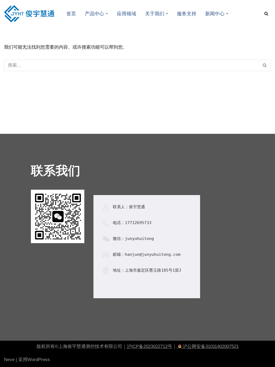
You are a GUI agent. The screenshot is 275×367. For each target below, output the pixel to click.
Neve (9, 359)
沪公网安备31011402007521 (210, 346)
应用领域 (126, 13)
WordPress (38, 359)
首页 (71, 13)
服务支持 (186, 13)
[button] (107, 13)
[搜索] (266, 14)
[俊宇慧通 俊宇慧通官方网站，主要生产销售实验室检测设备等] (30, 14)
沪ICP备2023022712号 (149, 346)
